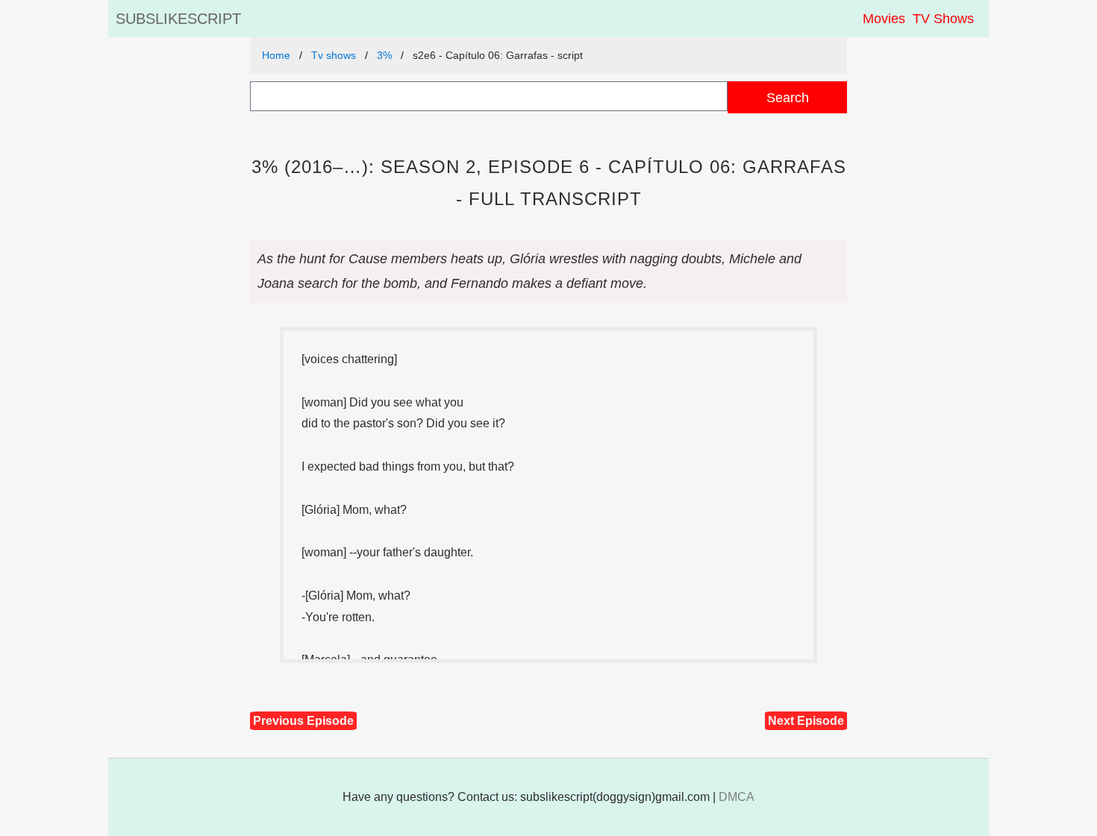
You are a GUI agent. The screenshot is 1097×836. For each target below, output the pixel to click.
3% (384, 55)
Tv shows (333, 55)
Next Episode (806, 720)
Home (276, 55)
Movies (884, 18)
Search (787, 97)
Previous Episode (303, 720)
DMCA (736, 797)
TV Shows (943, 18)
